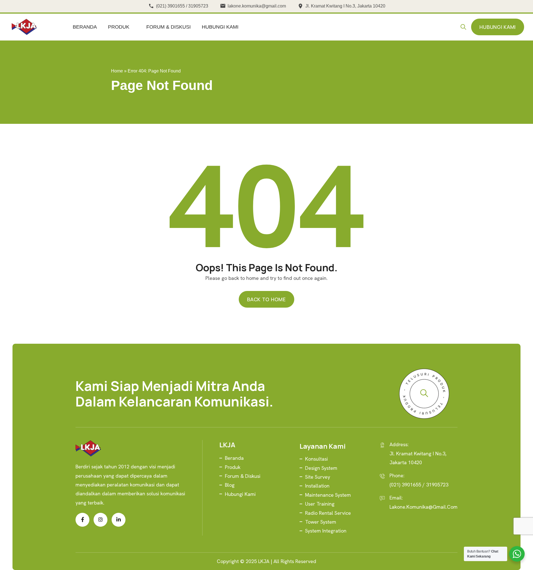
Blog (230, 485)
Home (117, 71)
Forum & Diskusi (168, 27)
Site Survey (317, 477)
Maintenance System (328, 495)
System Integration (325, 531)
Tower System (320, 522)
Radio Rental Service (328, 513)
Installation (317, 486)
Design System (321, 468)
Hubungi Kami (220, 27)
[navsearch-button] (465, 27)
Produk (118, 27)
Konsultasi (316, 459)
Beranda (85, 27)
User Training (320, 504)
